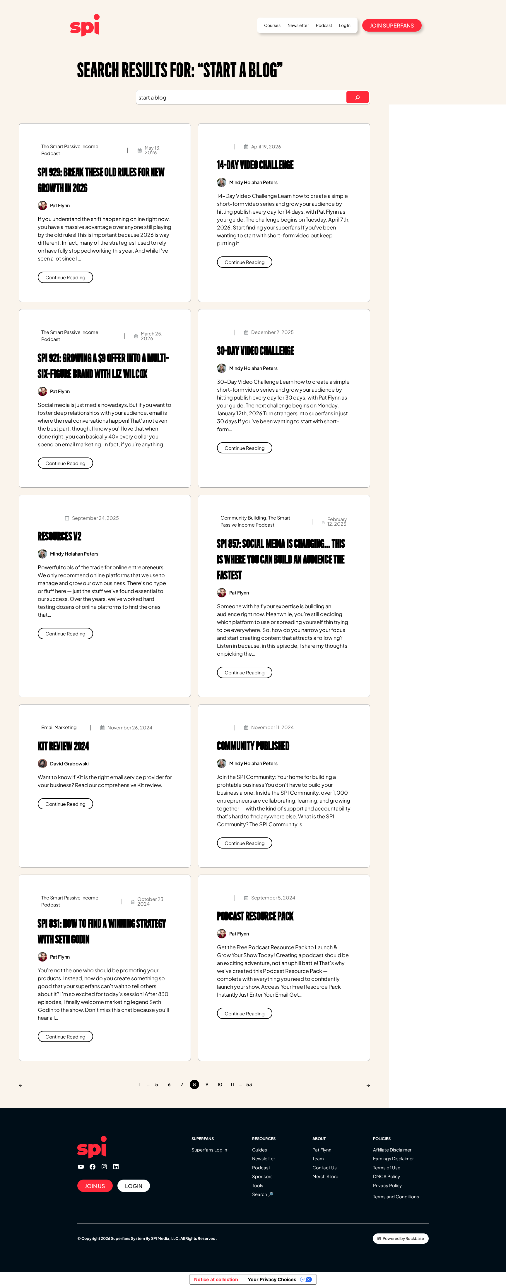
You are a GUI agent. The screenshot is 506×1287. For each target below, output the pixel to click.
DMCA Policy (386, 1176)
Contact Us (324, 1167)
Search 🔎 (262, 1194)
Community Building (243, 518)
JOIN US (95, 1186)
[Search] (357, 97)
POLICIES (382, 1138)
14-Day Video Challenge (255, 165)
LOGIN (133, 1186)
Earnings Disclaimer (393, 1158)
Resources (264, 1138)
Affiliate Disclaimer (392, 1149)
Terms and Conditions (396, 1196)
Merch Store (325, 1176)
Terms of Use (386, 1167)
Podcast (261, 1167)
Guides (259, 1149)
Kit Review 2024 (63, 746)
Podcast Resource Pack (255, 916)
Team (318, 1158)
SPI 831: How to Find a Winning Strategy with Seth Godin (102, 931)
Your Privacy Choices (272, 1279)
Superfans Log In (209, 1149)
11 (232, 1084)
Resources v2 (59, 536)
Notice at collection (216, 1279)
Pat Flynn (321, 1149)
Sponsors (262, 1176)
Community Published (253, 746)
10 (219, 1084)
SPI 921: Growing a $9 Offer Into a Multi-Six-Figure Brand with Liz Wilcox (103, 366)
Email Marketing (59, 727)
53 (249, 1084)
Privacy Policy (387, 1185)
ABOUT (319, 1138)
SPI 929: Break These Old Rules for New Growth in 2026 (101, 180)
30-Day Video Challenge (255, 351)
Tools (257, 1185)
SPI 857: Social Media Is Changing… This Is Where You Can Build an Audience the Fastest (281, 559)
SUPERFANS (203, 1138)
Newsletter (263, 1158)
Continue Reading (65, 277)
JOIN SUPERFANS (392, 25)
